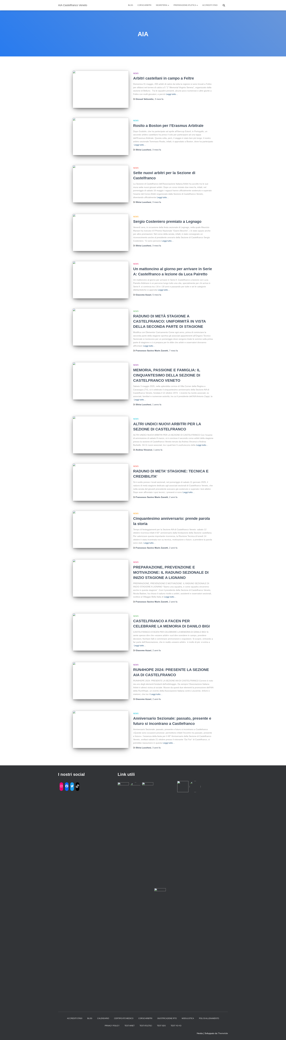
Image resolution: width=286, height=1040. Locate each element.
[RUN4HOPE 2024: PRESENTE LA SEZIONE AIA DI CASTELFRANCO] (101, 680)
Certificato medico (123, 1018)
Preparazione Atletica (185, 5)
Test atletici (146, 1026)
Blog (130, 5)
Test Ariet (130, 1026)
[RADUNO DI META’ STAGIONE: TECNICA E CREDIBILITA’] (101, 482)
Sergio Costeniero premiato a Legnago (167, 221)
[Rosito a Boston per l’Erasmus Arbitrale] (101, 136)
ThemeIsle (223, 1033)
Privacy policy (112, 1026)
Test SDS (161, 1026)
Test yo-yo (176, 1026)
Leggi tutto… (172, 94)
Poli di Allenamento (209, 1018)
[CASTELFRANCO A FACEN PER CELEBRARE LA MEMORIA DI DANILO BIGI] (101, 632)
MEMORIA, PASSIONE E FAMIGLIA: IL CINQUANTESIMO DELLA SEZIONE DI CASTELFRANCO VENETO (166, 375)
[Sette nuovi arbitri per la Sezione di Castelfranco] (101, 184)
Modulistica (188, 1018)
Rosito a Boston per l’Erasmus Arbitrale (168, 125)
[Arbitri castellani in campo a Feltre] (101, 89)
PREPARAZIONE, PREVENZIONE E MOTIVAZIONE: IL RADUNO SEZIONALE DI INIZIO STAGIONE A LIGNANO (171, 572)
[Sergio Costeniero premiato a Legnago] (101, 232)
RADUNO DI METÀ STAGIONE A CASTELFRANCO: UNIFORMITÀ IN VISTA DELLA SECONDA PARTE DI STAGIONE (169, 321)
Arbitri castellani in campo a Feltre (163, 78)
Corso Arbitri (144, 5)
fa (159, 99)
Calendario (103, 1018)
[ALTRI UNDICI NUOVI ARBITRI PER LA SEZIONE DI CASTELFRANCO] (101, 435)
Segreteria (162, 5)
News (136, 73)
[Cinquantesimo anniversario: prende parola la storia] (101, 529)
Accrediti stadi (209, 5)
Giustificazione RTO (167, 1018)
